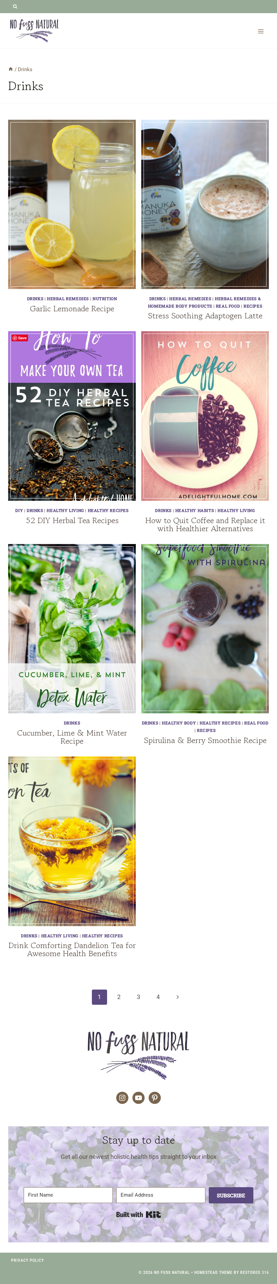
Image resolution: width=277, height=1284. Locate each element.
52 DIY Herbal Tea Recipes (72, 520)
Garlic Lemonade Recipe (72, 308)
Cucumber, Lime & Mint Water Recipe (72, 737)
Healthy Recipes (108, 510)
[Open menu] (260, 31)
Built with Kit (138, 1214)
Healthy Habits (194, 510)
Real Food (228, 306)
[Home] (10, 69)
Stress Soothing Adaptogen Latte (205, 315)
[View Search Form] (15, 6)
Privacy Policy (27, 1260)
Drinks (35, 298)
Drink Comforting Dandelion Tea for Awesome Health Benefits (72, 949)
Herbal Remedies (68, 298)
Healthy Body (179, 722)
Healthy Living (65, 510)
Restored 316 (254, 1272)
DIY (19, 510)
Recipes (253, 306)
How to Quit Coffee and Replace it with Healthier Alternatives (205, 524)
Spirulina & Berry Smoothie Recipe (205, 740)
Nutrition (105, 298)
